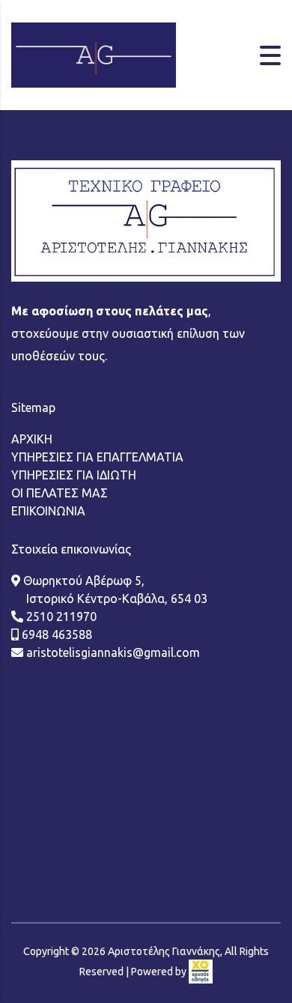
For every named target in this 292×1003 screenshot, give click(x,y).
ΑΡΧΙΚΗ (31, 439)
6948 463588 (55, 634)
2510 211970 (60, 616)
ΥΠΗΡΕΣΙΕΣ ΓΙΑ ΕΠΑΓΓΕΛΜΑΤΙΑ (97, 457)
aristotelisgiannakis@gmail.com (111, 652)
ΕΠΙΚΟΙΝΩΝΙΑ (48, 511)
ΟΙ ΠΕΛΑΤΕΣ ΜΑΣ (59, 493)
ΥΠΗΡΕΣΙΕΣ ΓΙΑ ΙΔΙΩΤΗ (73, 475)
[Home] (93, 54)
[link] (201, 972)
